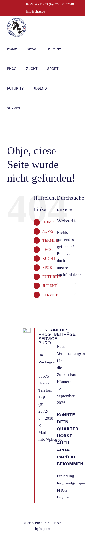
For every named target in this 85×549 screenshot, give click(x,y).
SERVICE (50, 295)
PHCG (47, 250)
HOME (48, 222)
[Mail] (24, 369)
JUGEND (50, 286)
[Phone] (24, 377)
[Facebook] (24, 351)
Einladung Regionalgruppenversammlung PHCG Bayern (58, 486)
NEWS (47, 231)
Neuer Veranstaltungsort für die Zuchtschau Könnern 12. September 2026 (58, 374)
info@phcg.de (35, 11)
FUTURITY (52, 277)
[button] (32, 108)
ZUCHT (48, 259)
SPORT (48, 268)
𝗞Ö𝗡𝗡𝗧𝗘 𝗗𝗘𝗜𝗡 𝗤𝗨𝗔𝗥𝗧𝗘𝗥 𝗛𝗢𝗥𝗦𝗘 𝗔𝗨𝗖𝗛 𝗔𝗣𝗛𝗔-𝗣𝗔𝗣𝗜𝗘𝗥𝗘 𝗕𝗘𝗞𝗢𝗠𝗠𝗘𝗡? (58, 439)
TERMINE (51, 240)
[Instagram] (24, 360)
